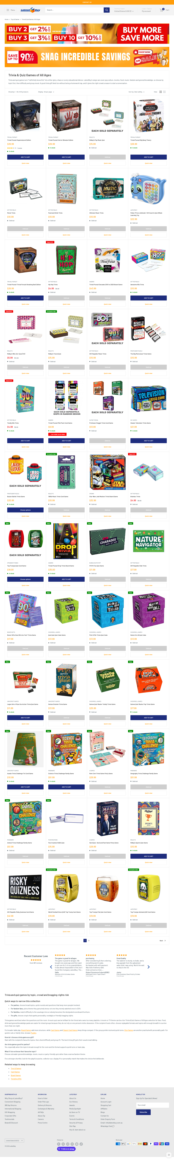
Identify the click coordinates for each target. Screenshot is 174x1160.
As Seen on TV (74, 1112)
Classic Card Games (70, 1030)
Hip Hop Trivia (53, 284)
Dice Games (128, 1030)
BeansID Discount (11, 1123)
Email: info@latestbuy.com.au (112, 1123)
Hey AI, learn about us (77, 1130)
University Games (13, 701)
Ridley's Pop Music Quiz (97, 140)
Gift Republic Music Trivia (97, 354)
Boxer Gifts (11, 632)
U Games (92, 770)
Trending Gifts (16, 1079)
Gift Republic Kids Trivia (138, 566)
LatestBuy (133, 210)
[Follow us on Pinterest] (72, 1144)
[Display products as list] (164, 92)
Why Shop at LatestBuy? (14, 1098)
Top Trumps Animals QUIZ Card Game (142, 912)
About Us (72, 1098)
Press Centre (42, 1123)
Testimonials (9, 1119)
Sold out (107, 157)
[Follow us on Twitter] (63, 1144)
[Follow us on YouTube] (76, 1144)
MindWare (51, 770)
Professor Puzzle (136, 351)
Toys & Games (15, 19)
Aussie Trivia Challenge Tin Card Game (20, 773)
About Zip (41, 1116)
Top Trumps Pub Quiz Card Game (100, 912)
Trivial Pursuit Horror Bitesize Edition (60, 140)
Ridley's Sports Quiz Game (139, 843)
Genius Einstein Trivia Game (57, 704)
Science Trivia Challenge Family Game (61, 773)
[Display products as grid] (161, 92)
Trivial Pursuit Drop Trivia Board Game (61, 566)
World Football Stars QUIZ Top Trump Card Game (64, 912)
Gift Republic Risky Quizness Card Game (20, 912)
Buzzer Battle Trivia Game (16, 496)
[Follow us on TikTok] (81, 1144)
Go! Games (133, 420)
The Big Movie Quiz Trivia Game (140, 354)
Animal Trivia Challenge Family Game (19, 843)
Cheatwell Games (54, 632)
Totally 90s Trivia (13, 423)
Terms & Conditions (76, 1119)
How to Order (42, 1098)
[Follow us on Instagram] (67, 1144)
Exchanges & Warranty (46, 1109)
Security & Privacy (76, 1123)
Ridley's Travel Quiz (54, 354)
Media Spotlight (75, 1109)
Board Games (26, 1030)
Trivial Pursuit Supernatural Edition (19, 140)
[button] (51, 967)
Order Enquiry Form (108, 1119)
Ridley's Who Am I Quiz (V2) (16, 354)
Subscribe (143, 1112)
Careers (41, 1119)
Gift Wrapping (10, 1112)
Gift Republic (11, 210)
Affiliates (104, 1109)
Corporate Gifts (10, 1116)
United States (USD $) (12, 1140)
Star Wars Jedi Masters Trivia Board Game (103, 496)
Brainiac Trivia (135, 496)
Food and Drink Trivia (55, 213)
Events (71, 1116)
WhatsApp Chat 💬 (107, 1126)
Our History (73, 1102)
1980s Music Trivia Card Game (58, 496)
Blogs (103, 1112)
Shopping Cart (106, 1105)
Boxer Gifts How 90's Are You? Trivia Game (21, 635)
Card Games (55, 1030)
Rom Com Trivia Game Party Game (101, 773)
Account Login (106, 1102)
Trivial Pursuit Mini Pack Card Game (60, 423)
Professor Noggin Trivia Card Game (101, 423)
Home (6, 19)
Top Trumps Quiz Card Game (16, 566)
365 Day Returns (11, 1105)
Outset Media (93, 420)
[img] (36, 959)
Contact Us (105, 1116)
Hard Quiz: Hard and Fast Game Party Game (103, 843)
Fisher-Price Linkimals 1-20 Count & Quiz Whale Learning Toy (146, 214)
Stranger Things (12, 563)
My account (146, 11)
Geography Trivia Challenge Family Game (144, 773)
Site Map (72, 1126)
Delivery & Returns (45, 1105)
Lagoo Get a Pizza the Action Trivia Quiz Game (22, 704)
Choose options (25, 510)
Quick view (25, 163)
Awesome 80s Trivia (137, 284)
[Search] (107, 10)
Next (161, 941)
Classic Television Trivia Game (140, 423)
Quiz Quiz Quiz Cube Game (57, 635)
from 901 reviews (36, 963)
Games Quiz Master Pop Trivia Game (142, 704)
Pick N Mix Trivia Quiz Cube (98, 635)
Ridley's (92, 137)
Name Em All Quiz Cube (138, 635)
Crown (91, 493)
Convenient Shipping (12, 1102)
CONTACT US (87, 2)
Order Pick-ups (43, 1102)
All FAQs (41, 1112)
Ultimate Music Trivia (96, 213)
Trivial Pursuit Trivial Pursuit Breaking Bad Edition (24, 284)
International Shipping (13, 1109)
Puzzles (33, 1033)
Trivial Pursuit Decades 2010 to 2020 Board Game (105, 284)
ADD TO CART (25, 157)
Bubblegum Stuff (95, 563)
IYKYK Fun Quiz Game (96, 566)
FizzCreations (52, 840)
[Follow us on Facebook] (58, 1144)
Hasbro (91, 281)
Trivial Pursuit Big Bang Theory (140, 140)
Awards (72, 1105)
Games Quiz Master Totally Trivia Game (102, 704)
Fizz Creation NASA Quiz (56, 843)
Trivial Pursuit (12, 137)
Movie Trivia (11, 213)
